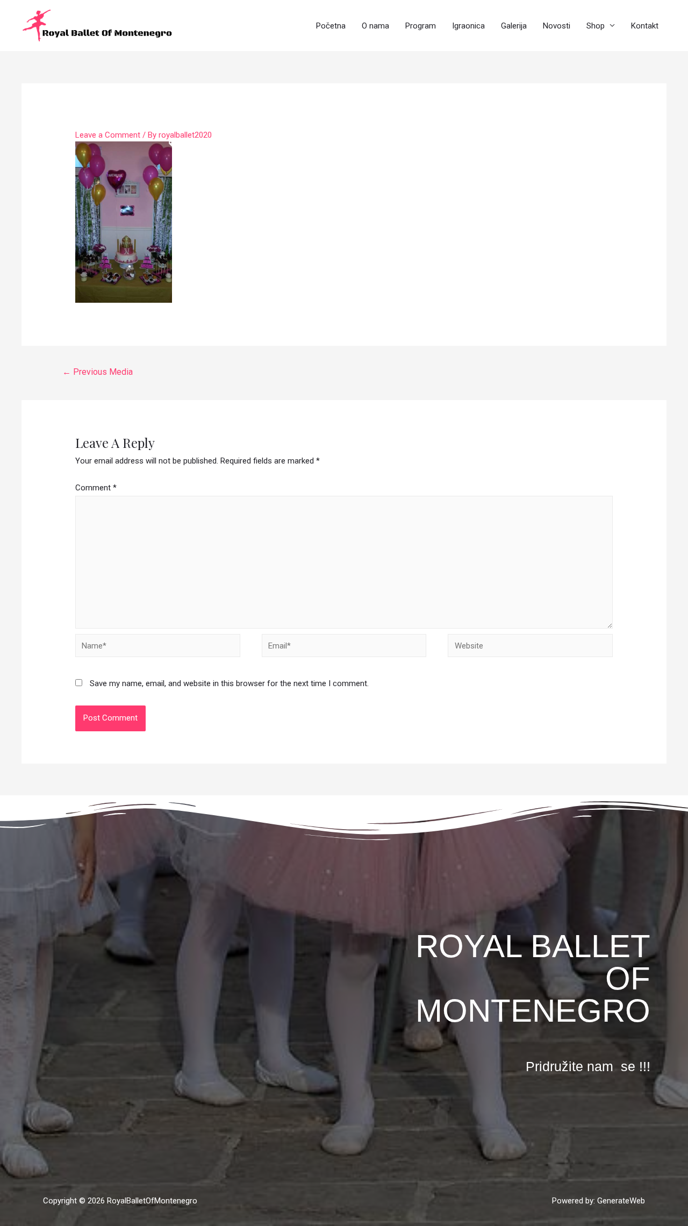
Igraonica (468, 26)
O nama (375, 26)
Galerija (514, 26)
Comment (96, 488)
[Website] (530, 648)
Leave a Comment (107, 135)
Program (420, 26)
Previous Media (97, 372)
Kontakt (644, 26)
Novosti (556, 26)
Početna (331, 26)
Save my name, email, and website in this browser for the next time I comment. (229, 683)
